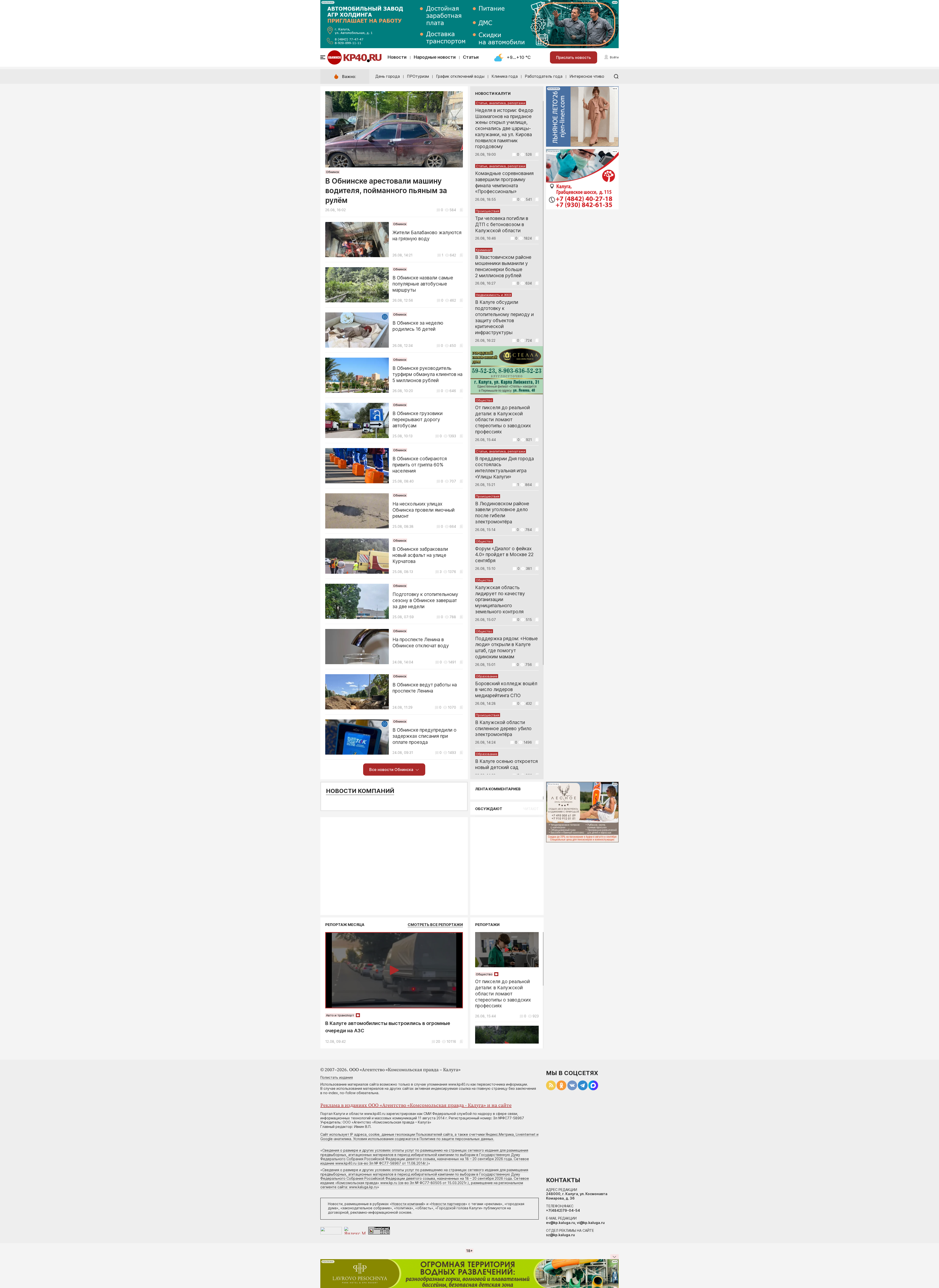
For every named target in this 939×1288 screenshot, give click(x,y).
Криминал (484, 250)
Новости (397, 57)
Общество (484, 400)
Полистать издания (336, 1077)
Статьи (471, 57)
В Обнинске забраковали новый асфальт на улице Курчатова (420, 555)
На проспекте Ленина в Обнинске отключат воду (420, 643)
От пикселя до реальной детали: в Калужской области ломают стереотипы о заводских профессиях (503, 420)
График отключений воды (460, 76)
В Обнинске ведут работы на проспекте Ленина (424, 688)
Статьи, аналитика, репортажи (500, 103)
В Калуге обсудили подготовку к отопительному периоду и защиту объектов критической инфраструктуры (504, 317)
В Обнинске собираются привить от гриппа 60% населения (419, 465)
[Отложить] (461, 210)
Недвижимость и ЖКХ (493, 295)
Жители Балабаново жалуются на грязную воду (426, 236)
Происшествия (487, 211)
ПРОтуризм (418, 76)
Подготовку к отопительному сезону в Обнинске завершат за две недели (425, 600)
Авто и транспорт (340, 1015)
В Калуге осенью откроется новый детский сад (506, 764)
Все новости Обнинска (391, 769)
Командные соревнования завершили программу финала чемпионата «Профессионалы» (504, 182)
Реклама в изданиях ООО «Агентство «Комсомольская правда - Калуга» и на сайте (416, 1105)
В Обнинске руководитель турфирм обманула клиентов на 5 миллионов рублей (427, 374)
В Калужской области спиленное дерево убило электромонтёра (503, 729)
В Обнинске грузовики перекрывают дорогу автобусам (417, 420)
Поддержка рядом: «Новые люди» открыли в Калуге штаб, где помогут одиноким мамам (506, 648)
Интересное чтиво (587, 76)
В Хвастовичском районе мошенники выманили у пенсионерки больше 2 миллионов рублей (503, 266)
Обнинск (332, 172)
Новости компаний (360, 790)
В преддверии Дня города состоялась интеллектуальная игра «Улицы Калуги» (504, 468)
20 (438, 1041)
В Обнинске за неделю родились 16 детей (417, 326)
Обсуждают (488, 808)
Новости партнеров (448, 1204)
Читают (531, 809)
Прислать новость (573, 57)
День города (387, 76)
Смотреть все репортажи (435, 924)
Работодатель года (543, 76)
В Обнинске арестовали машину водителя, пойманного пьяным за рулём (386, 190)
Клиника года (505, 76)
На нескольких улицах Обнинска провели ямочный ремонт (423, 510)
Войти (614, 57)
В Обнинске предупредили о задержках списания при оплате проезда (424, 736)
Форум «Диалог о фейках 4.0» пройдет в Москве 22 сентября (504, 555)
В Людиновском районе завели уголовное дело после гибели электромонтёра (502, 513)
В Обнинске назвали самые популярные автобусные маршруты (422, 284)
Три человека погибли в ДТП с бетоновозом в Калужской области (501, 224)
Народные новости (435, 57)
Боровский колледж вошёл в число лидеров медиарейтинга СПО (506, 690)
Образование (486, 676)
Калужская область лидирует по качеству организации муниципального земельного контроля (500, 600)
